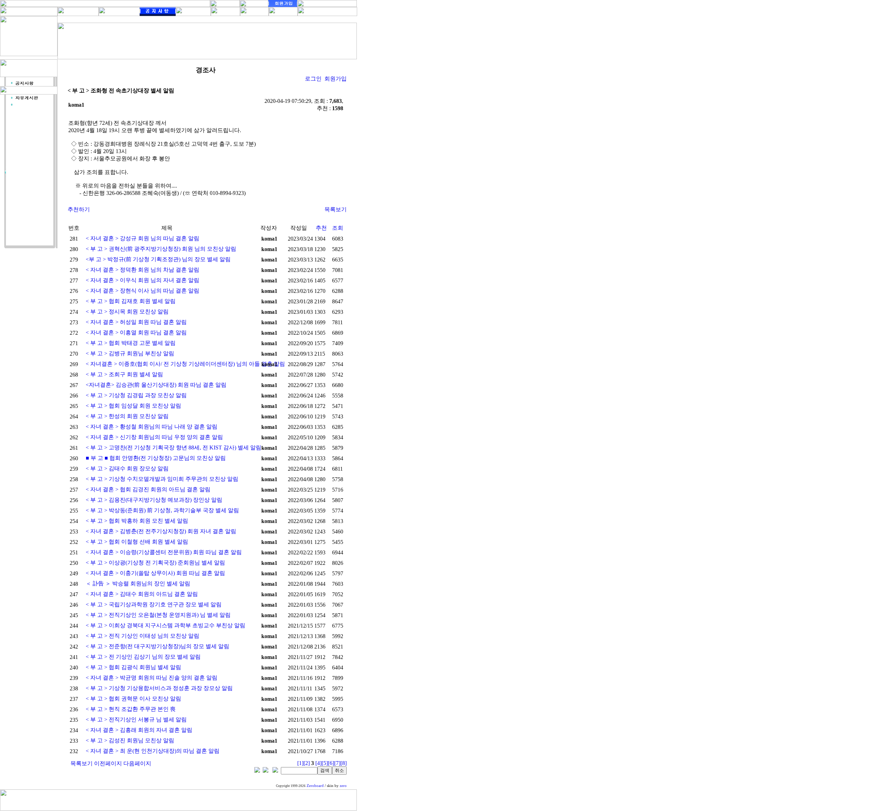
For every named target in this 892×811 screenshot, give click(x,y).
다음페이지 (137, 763)
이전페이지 (108, 763)
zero (343, 786)
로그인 (313, 79)
